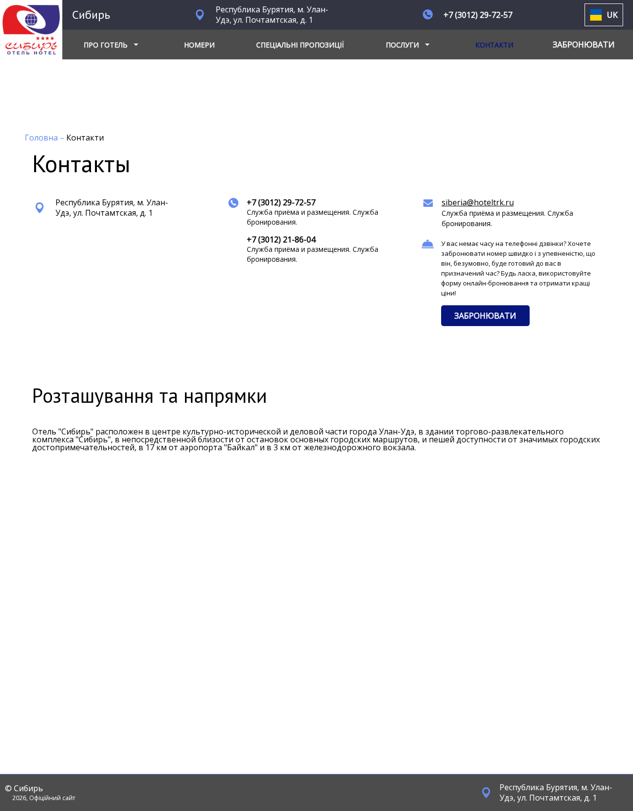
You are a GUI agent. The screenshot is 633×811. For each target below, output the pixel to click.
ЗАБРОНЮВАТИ (485, 315)
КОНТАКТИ (494, 44)
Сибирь (91, 14)
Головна (42, 137)
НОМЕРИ (199, 44)
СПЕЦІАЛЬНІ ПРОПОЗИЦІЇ (300, 44)
